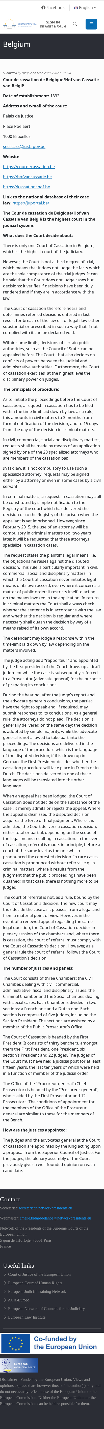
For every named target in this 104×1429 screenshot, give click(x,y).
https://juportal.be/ (31, 203)
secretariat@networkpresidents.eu (45, 1208)
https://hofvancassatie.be (27, 177)
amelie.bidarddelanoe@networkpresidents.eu (55, 1218)
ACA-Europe (19, 1300)
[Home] (20, 24)
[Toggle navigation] (91, 24)
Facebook (55, 7)
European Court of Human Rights (35, 1283)
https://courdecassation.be (29, 166)
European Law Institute (26, 1317)
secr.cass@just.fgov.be (24, 146)
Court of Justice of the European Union (39, 1274)
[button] (85, 8)
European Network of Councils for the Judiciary (46, 1308)
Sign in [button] (53, 24)
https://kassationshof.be (26, 187)
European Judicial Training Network (37, 1291)
